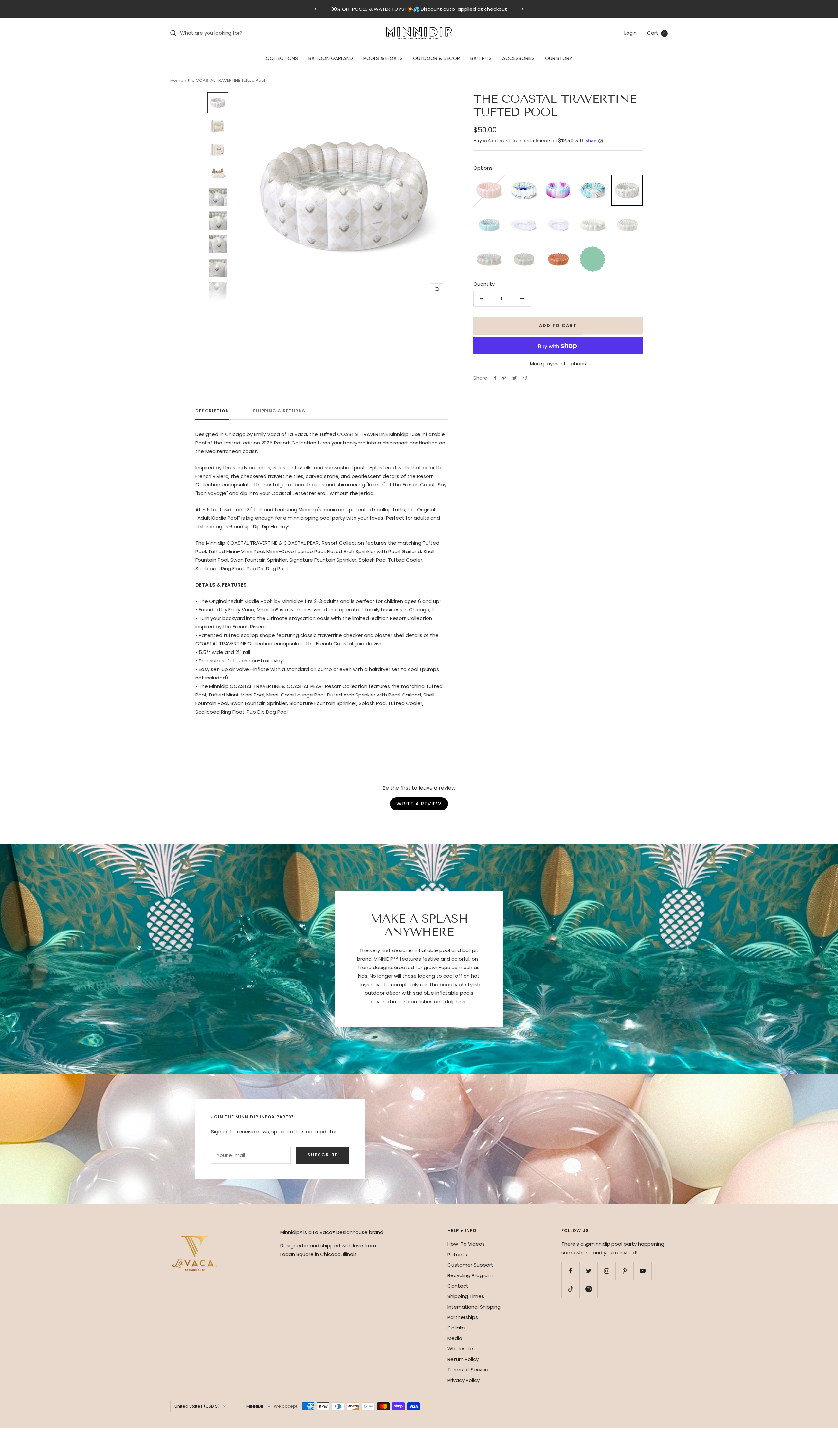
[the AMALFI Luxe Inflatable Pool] (523, 178)
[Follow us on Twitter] (588, 1271)
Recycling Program (470, 1275)
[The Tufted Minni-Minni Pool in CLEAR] (558, 213)
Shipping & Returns (279, 411)
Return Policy (463, 1359)
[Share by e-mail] (525, 378)
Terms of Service (467, 1369)
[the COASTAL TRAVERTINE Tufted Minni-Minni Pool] (488, 213)
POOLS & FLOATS (383, 58)
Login (630, 32)
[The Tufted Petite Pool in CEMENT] (488, 247)
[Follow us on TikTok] (570, 1289)
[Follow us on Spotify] (588, 1289)
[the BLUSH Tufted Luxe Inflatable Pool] (488, 178)
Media (454, 1338)
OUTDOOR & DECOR (436, 58)
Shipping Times (465, 1296)
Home (176, 80)
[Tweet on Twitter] (514, 378)
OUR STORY (558, 58)
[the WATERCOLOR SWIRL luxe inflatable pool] (592, 178)
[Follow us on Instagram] (606, 1271)
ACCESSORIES (518, 58)
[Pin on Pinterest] (504, 378)
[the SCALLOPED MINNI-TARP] (592, 247)
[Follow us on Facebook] (570, 1271)
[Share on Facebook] (495, 378)
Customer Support (470, 1264)
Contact (457, 1285)
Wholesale (460, 1348)
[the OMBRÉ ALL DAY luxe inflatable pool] (558, 178)
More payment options (558, 363)
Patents (457, 1254)
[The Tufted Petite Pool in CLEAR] (523, 213)
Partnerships (462, 1317)
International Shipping (474, 1306)
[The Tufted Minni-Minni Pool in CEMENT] (523, 247)
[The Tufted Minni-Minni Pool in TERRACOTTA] (558, 247)
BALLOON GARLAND (330, 58)
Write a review (419, 803)
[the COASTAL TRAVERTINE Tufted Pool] (627, 179)
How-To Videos (466, 1243)
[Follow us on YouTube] (642, 1271)
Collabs (456, 1327)
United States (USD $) (197, 1406)
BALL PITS (481, 58)
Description (212, 411)
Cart (656, 32)
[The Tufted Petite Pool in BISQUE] (592, 213)
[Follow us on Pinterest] (624, 1271)
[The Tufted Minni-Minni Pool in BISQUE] (627, 213)
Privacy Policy (463, 1380)
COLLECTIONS (282, 58)
